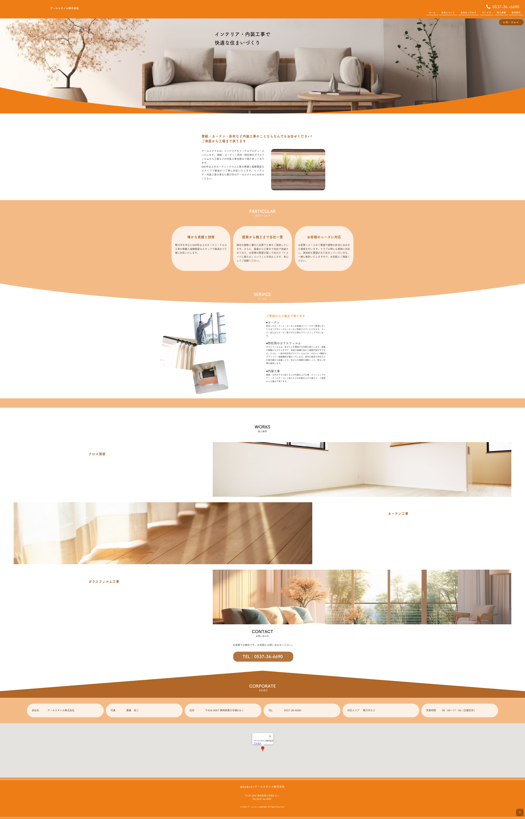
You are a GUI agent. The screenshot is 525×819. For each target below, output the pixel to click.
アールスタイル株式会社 (270, 786)
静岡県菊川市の (247, 787)
